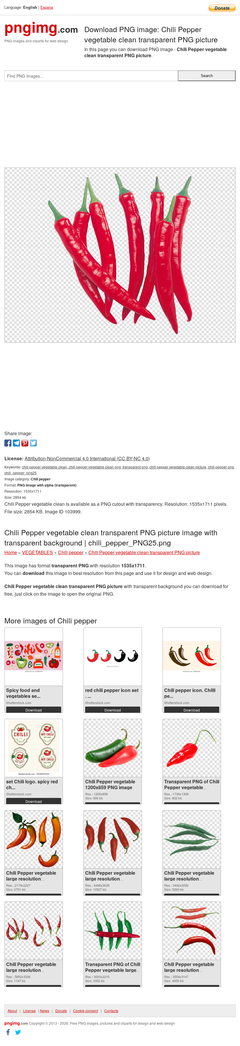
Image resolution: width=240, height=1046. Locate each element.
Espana (46, 7)
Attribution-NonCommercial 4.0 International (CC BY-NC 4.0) (87, 458)
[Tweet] (33, 443)
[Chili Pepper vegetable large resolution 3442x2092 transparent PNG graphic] (191, 839)
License (29, 1010)
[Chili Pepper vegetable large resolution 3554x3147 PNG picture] (191, 930)
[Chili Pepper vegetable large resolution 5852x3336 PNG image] (33, 930)
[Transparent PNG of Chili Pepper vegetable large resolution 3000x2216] (112, 931)
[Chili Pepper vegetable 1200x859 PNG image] (112, 748)
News (44, 1010)
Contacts (111, 1010)
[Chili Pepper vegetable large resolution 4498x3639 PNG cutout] (112, 839)
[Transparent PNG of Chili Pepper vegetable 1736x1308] (191, 748)
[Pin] (24, 443)
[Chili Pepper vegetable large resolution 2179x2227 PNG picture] (33, 839)
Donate (61, 1010)
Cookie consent (85, 1010)
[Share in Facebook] (7, 443)
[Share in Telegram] (16, 443)
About (12, 1010)
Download (33, 709)
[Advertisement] (120, 127)
